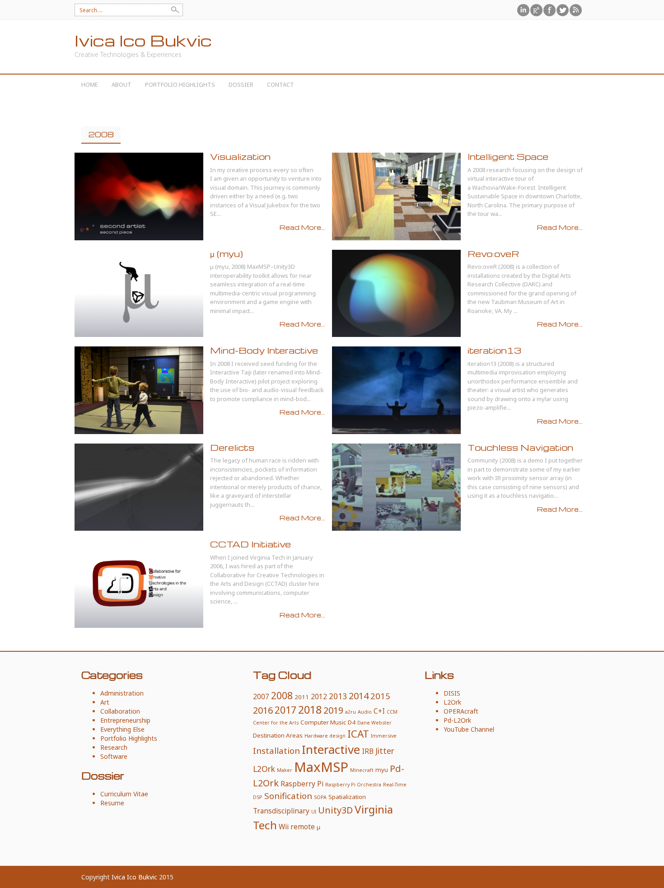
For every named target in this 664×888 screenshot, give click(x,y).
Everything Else (122, 729)
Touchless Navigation (520, 447)
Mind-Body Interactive (264, 350)
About (121, 84)
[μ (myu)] (139, 293)
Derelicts (232, 447)
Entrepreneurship (125, 720)
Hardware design (325, 736)
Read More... (302, 227)
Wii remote (297, 827)
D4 (351, 722)
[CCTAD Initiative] (139, 584)
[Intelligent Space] (396, 196)
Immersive (384, 736)
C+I (379, 711)
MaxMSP (321, 767)
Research (113, 747)
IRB (368, 751)
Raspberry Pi (302, 784)
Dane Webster (374, 723)
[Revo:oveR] (396, 293)
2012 (319, 696)
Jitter (384, 750)
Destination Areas (278, 735)
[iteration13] (396, 390)
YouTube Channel (469, 729)
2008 (282, 695)
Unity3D (335, 810)
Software (113, 756)
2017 (285, 709)
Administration (122, 693)
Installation (276, 750)
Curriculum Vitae (124, 794)
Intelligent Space (508, 156)
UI (313, 812)
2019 (333, 710)
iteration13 (494, 350)
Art (104, 702)
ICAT (358, 734)
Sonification (288, 795)
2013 (338, 696)
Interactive (331, 749)
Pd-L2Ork (457, 720)
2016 (263, 710)
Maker (284, 770)
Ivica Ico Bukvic (143, 40)
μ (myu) (226, 253)
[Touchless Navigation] (396, 487)
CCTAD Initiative (250, 544)
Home (89, 84)
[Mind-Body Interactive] (139, 390)
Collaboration (120, 711)
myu (381, 770)
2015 (380, 695)
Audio (365, 712)
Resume (112, 803)
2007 (261, 696)
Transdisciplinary (281, 811)
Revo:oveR (493, 253)
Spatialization (347, 797)
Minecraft (362, 770)
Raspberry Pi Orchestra (353, 784)
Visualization (240, 156)
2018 (310, 709)
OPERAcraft (461, 711)
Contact (280, 84)
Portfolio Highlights (180, 84)
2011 (302, 697)
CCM (392, 712)
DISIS (452, 693)
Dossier (241, 84)
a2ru (350, 712)
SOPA (320, 797)
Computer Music (323, 722)
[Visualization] (139, 196)
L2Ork (264, 768)
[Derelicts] (139, 487)
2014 (359, 696)
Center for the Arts (276, 723)
